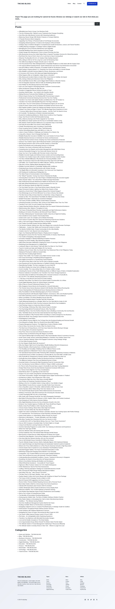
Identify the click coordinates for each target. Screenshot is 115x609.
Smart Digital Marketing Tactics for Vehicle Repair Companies (36, 282)
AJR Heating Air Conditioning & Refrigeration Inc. (33, 172)
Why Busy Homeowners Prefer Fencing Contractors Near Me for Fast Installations (42, 303)
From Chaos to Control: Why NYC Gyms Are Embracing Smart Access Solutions (42, 219)
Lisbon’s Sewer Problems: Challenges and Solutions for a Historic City (39, 132)
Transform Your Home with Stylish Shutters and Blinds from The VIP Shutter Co (41, 100)
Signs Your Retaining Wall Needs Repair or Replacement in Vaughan (38, 233)
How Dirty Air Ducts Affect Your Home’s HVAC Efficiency (35, 124)
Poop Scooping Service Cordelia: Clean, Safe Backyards (35, 128)
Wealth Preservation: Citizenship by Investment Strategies (35, 198)
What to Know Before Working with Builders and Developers (36, 461)
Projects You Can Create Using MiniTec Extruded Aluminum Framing (38, 373)
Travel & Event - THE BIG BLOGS (28, 551)
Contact (79, 3)
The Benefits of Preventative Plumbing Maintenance (34, 495)
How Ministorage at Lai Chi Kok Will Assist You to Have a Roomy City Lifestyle (41, 193)
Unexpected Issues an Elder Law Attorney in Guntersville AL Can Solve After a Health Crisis (45, 354)
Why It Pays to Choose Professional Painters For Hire (34, 284)
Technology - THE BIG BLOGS (28, 549)
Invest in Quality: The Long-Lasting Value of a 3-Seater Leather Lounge (39, 269)
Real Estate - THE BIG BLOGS (28, 547)
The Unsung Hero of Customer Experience (31, 330)
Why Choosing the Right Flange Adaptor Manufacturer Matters (37, 470)
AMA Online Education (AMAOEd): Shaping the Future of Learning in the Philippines (43, 242)
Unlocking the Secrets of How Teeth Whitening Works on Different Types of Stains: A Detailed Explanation (49, 271)
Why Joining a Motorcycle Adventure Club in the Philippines (36, 79)
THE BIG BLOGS (24, 4)
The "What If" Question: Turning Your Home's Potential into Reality (38, 176)
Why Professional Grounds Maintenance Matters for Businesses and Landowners (42, 181)
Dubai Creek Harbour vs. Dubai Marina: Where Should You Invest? (38, 415)
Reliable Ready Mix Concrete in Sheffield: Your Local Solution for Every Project (41, 136)
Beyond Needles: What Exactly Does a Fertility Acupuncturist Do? (38, 347)
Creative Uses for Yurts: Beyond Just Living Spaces (34, 231)
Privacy (67, 586)
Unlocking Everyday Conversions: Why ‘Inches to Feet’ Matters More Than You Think (43, 202)
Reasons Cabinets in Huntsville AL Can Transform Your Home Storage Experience (42, 273)
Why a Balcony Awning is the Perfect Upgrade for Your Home (36, 119)
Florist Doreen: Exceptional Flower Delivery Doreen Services (36, 508)
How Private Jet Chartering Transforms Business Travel (35, 381)
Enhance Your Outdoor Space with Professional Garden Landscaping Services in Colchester (45, 141)
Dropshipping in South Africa (27, 318)
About (67, 579)
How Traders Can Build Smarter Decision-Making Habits (35, 223)
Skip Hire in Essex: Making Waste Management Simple (34, 164)
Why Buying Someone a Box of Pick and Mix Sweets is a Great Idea (38, 143)
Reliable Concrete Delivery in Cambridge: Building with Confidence (38, 166)
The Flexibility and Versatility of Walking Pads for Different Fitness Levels (39, 349)
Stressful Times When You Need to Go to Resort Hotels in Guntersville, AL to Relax (42, 280)
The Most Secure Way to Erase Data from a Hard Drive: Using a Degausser (40, 195)
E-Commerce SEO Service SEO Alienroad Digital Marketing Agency (38, 73)
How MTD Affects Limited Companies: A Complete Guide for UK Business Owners (42, 67)
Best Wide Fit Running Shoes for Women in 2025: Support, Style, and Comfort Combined (44, 398)
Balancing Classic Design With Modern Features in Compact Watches (39, 37)
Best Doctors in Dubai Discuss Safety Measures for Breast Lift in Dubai (39, 434)
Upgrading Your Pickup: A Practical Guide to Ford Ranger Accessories (39, 41)
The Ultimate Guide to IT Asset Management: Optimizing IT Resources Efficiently (42, 523)
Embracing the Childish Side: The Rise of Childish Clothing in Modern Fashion (41, 497)
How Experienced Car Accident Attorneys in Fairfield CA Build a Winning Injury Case (43, 263)
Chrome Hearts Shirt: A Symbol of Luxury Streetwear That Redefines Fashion (41, 447)
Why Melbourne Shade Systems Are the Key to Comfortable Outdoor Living (40, 120)
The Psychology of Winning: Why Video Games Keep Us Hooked (37, 307)
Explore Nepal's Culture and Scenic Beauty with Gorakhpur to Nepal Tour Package (42, 476)
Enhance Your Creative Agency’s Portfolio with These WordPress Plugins (40, 404)
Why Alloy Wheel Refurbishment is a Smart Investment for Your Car (38, 183)
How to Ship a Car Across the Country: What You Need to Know (37, 326)
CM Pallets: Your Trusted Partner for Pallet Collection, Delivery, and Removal (41, 162)
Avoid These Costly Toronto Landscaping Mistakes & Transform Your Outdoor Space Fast (44, 337)
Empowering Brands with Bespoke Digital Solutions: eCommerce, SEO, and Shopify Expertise (46, 293)
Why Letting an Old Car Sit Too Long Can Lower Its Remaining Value (38, 60)
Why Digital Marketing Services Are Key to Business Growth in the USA (39, 402)
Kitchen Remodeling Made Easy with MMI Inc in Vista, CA (35, 130)
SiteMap (67, 584)
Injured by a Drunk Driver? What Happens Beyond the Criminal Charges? (40, 191)
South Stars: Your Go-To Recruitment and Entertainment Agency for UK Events (41, 103)
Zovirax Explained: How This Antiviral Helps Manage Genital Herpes (38, 432)
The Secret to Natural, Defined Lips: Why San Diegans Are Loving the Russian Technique (44, 225)
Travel (47, 581)
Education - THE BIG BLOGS (27, 544)
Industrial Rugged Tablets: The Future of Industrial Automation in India (39, 449)
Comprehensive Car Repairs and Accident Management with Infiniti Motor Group (42, 149)
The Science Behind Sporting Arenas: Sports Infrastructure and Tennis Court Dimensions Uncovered (47, 65)
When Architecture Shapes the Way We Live (31, 88)
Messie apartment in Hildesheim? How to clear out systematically (37, 350)
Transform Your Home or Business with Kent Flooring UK (35, 147)
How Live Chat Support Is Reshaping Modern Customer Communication (39, 86)
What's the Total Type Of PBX (27, 428)
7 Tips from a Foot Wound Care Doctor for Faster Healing (35, 278)
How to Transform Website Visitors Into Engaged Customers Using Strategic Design (43, 339)
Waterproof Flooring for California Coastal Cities (32, 252)
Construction (49, 587)
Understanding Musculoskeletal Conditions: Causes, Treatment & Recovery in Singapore (44, 457)
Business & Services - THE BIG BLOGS (30, 538)
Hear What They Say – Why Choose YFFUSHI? (32, 472)
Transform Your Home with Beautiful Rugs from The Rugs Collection (38, 101)
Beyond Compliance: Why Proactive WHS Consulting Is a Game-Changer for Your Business (45, 314)
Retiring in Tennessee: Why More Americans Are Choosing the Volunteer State (41, 392)
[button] (84, 4)
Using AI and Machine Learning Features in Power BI (34, 425)
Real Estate (48, 586)
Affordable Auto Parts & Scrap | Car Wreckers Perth (33, 31)
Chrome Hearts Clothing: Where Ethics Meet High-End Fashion (37, 408)
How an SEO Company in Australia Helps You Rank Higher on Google (39, 423)
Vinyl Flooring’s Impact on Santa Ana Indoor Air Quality (34, 305)
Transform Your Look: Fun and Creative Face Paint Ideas (35, 204)
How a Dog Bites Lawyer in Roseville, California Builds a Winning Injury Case (41, 387)
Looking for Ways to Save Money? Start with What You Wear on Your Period (40, 246)
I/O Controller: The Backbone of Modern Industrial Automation (36, 113)
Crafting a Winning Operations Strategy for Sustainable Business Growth (40, 468)
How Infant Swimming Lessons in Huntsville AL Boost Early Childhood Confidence (42, 295)
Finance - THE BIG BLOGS (27, 545)
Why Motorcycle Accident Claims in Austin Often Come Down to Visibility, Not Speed (43, 77)
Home (69, 3)
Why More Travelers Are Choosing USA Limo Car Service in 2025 (37, 419)
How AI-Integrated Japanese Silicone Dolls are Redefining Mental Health (39, 82)
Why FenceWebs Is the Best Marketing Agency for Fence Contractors (39, 292)
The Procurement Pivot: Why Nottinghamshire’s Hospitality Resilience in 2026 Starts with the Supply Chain (49, 63)
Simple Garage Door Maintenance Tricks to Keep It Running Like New (39, 52)
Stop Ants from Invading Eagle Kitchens (30, 254)
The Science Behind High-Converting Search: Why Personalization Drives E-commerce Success (46, 335)
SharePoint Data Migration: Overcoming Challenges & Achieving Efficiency (40, 436)
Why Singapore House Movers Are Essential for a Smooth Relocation (39, 286)
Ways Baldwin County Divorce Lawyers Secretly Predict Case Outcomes (39, 385)
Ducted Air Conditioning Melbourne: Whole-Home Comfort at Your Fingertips (40, 115)
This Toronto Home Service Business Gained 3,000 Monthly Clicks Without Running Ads (44, 288)
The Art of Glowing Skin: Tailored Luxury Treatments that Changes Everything (41, 33)
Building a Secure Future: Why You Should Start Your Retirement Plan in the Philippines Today (46, 250)
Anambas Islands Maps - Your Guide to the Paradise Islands (36, 92)
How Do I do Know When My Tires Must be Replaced (34, 409)
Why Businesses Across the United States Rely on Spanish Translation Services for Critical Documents (48, 54)
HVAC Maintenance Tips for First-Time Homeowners (34, 466)
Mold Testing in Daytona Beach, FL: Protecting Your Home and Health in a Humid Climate (44, 69)
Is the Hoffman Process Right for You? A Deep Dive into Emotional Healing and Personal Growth (46, 320)
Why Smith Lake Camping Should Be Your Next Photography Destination (40, 396)
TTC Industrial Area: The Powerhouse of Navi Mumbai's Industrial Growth (40, 413)
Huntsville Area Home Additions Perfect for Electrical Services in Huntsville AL (41, 358)
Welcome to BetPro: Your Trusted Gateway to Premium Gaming (37, 489)
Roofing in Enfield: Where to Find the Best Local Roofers (35, 504)
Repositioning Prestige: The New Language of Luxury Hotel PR (37, 265)
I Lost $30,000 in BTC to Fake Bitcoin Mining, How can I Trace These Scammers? (42, 421)
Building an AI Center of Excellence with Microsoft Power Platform (37, 212)
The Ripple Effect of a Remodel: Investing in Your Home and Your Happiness (41, 170)
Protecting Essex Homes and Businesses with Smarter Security (37, 168)
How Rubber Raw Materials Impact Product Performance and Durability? (39, 491)
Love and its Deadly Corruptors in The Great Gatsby (34, 520)
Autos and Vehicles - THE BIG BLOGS (30, 534)
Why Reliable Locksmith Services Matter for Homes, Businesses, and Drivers (41, 71)
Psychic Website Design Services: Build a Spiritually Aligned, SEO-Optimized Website (43, 442)
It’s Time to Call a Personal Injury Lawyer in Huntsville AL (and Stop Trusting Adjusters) (43, 366)
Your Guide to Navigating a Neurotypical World (32, 236)
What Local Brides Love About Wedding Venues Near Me (35, 297)
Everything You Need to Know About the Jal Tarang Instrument (37, 459)
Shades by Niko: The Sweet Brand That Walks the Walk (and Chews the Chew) (41, 196)
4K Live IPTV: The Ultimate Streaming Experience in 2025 (35, 276)
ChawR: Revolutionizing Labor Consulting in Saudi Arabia (35, 126)
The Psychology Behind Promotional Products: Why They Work (37, 309)
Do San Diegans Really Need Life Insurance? (32, 343)
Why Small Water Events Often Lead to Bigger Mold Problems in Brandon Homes (42, 81)
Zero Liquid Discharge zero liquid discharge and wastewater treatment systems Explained (44, 444)
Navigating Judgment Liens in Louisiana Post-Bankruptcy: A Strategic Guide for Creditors (44, 506)
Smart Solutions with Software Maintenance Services (34, 510)
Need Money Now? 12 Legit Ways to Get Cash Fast (34, 371)
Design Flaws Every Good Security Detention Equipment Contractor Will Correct (42, 368)
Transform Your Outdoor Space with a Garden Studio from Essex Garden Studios (42, 157)
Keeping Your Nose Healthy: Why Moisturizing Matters (34, 240)
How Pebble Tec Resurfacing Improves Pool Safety (33, 84)
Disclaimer (68, 587)
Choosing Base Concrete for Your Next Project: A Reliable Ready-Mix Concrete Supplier (44, 177)
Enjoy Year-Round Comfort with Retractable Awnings (34, 117)
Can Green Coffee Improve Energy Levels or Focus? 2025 (35, 514)
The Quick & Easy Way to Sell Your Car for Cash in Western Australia (38, 261)
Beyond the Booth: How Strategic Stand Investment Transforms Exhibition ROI (41, 316)
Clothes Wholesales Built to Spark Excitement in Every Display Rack (38, 487)
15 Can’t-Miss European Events (28, 341)
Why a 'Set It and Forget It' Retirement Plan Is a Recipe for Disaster (38, 221)
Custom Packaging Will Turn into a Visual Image (32, 394)
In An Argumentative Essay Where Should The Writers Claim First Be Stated (40, 522)
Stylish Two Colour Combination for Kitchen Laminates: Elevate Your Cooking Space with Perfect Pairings (49, 411)
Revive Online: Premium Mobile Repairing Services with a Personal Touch (40, 482)
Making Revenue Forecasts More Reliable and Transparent (36, 94)
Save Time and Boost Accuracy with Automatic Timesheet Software (38, 455)
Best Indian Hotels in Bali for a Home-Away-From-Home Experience (38, 484)
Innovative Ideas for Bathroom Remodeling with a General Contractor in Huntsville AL (43, 274)
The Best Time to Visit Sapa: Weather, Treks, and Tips (34, 474)
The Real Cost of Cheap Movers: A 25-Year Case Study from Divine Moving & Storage (43, 328)
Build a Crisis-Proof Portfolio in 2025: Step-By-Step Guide (35, 406)
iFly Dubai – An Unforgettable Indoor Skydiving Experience (36, 516)
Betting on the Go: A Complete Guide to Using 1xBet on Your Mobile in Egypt (41, 383)
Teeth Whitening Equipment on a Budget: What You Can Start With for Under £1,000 (43, 301)
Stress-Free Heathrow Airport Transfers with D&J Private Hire (36, 299)
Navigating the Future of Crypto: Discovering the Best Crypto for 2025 (39, 512)
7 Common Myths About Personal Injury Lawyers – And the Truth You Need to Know (43, 111)
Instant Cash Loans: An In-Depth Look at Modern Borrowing (36, 217)
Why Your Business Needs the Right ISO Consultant (34, 185)
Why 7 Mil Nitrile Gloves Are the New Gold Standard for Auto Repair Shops (40, 312)
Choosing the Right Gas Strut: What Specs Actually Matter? (36, 379)
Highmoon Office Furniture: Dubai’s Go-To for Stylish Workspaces (37, 465)
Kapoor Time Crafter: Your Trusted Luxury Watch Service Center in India (39, 255)
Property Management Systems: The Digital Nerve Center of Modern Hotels (40, 324)
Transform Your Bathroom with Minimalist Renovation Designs (36, 518)
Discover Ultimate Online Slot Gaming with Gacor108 (34, 430)
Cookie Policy (69, 589)
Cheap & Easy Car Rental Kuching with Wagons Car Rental (36, 333)
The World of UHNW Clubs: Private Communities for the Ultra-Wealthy (39, 229)
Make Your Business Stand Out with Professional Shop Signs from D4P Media (41, 160)
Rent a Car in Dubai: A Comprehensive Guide (32, 493)
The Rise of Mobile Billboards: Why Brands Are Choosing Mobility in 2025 (40, 158)
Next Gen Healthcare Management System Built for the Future (36, 503)
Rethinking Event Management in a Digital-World (33, 244)
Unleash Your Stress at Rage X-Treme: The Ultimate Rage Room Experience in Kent (43, 109)
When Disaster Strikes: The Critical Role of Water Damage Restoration (39, 179)
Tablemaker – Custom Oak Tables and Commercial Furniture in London (39, 227)
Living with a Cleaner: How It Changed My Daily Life (34, 134)
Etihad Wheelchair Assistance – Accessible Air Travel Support (36, 463)
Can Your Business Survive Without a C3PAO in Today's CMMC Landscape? (41, 364)
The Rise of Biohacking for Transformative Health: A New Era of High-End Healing (42, 214)
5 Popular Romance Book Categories (29, 39)
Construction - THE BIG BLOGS (28, 540)
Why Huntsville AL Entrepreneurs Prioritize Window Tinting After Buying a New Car (42, 356)
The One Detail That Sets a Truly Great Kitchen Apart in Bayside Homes (39, 187)
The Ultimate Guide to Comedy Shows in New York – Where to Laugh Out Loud (41, 525)
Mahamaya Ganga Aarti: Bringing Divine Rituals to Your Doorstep (37, 451)
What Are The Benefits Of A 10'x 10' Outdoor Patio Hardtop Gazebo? (38, 58)
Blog (74, 3)
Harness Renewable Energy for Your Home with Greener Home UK (38, 151)
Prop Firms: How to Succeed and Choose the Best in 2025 (35, 331)
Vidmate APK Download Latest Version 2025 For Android (35, 485)
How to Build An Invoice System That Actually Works (34, 215)
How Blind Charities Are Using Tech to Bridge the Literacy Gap (37, 267)
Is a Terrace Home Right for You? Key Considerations (34, 370)
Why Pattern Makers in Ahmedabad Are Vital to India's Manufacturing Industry (41, 499)
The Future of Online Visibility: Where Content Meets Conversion (37, 200)
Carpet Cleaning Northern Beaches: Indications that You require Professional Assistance (44, 206)
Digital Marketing (50, 589)
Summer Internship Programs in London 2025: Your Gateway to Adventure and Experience (45, 427)
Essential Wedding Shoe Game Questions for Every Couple (36, 50)
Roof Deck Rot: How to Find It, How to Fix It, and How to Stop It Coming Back (41, 56)
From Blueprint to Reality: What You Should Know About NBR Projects (39, 322)
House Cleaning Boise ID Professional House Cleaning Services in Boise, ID (41, 290)
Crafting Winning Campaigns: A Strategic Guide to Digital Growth (37, 46)
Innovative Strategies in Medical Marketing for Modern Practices (37, 238)
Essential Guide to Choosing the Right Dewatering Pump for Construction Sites (41, 362)
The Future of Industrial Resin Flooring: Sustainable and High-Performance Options (42, 210)
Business (48, 583)
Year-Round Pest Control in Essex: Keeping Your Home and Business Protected (42, 139)
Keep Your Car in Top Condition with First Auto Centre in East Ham (38, 153)
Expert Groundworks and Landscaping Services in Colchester (36, 145)
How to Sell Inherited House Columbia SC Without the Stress (36, 440)
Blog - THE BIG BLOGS (26, 536)
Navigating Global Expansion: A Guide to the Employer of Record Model (39, 42)
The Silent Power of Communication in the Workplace (34, 174)
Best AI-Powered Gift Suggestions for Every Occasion (34, 480)
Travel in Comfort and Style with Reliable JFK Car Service (35, 248)
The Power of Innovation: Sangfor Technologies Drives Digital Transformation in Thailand (44, 375)
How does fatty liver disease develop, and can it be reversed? (36, 438)
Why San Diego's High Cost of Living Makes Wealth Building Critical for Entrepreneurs (43, 345)
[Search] (97, 24)
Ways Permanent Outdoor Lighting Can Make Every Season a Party (38, 189)
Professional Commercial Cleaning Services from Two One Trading (38, 98)
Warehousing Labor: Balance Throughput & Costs (33, 208)
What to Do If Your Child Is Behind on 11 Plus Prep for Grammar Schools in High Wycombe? (45, 446)
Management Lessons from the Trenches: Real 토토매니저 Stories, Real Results (42, 234)
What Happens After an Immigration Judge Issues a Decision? (37, 75)
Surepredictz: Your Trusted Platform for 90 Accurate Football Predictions (39, 453)
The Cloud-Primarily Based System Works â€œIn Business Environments (40, 390)
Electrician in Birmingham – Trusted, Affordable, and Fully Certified (38, 417)
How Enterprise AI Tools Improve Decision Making (33, 400)
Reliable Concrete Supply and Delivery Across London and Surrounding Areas (41, 155)
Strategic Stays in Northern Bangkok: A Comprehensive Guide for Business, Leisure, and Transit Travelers (49, 44)
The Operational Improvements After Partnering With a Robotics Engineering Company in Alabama (47, 352)
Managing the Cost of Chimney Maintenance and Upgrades (36, 48)
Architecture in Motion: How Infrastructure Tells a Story (34, 377)
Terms (67, 583)
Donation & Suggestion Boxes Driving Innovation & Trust (35, 90)
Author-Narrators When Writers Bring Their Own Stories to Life (36, 389)
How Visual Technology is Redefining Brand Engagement (35, 257)
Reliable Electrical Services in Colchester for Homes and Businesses (38, 138)
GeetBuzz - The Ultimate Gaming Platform (31, 501)
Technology (48, 584)
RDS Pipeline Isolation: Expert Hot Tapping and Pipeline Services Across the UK (42, 107)
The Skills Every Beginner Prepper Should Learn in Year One (36, 62)
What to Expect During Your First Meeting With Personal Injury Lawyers (39, 96)
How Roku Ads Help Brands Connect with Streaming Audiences (37, 35)
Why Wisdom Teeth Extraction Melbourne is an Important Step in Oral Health (41, 122)
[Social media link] (85, 599)
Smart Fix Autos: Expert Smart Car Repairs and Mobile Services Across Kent (41, 105)
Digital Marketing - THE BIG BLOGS (29, 542)
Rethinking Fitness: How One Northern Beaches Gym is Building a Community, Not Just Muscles (46, 311)
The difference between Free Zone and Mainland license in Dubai (37, 360)
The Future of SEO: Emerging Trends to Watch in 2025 (34, 478)
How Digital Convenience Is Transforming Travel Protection (36, 259)
